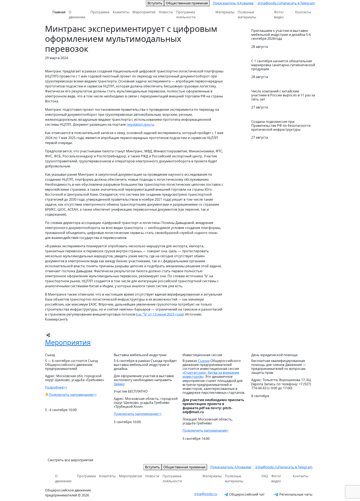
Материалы (224, 12)
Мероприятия (143, 12)
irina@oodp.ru (205, 494)
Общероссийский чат (246, 494)
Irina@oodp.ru (269, 3)
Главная (58, 12)
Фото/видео (279, 14)
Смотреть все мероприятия (70, 460)
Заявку (119, 384)
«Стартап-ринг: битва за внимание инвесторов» (210, 374)
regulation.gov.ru (140, 124)
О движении (77, 14)
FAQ (264, 476)
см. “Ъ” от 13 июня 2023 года (159, 314)
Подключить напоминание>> (73, 394)
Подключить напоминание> (205, 430)
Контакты (303, 12)
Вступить (155, 3)
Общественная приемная (187, 3)
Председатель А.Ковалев (232, 3)
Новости (166, 12)
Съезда (204, 360)
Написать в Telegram (298, 3)
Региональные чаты (295, 494)
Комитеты (121, 12)
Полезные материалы (247, 14)
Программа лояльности (185, 14)
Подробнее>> (56, 387)
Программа (99, 12)
